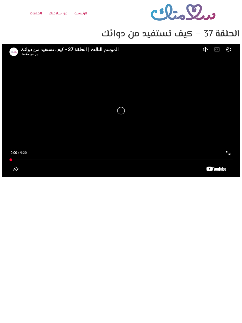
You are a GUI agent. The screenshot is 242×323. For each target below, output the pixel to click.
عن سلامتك (58, 14)
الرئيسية (80, 14)
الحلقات (36, 14)
